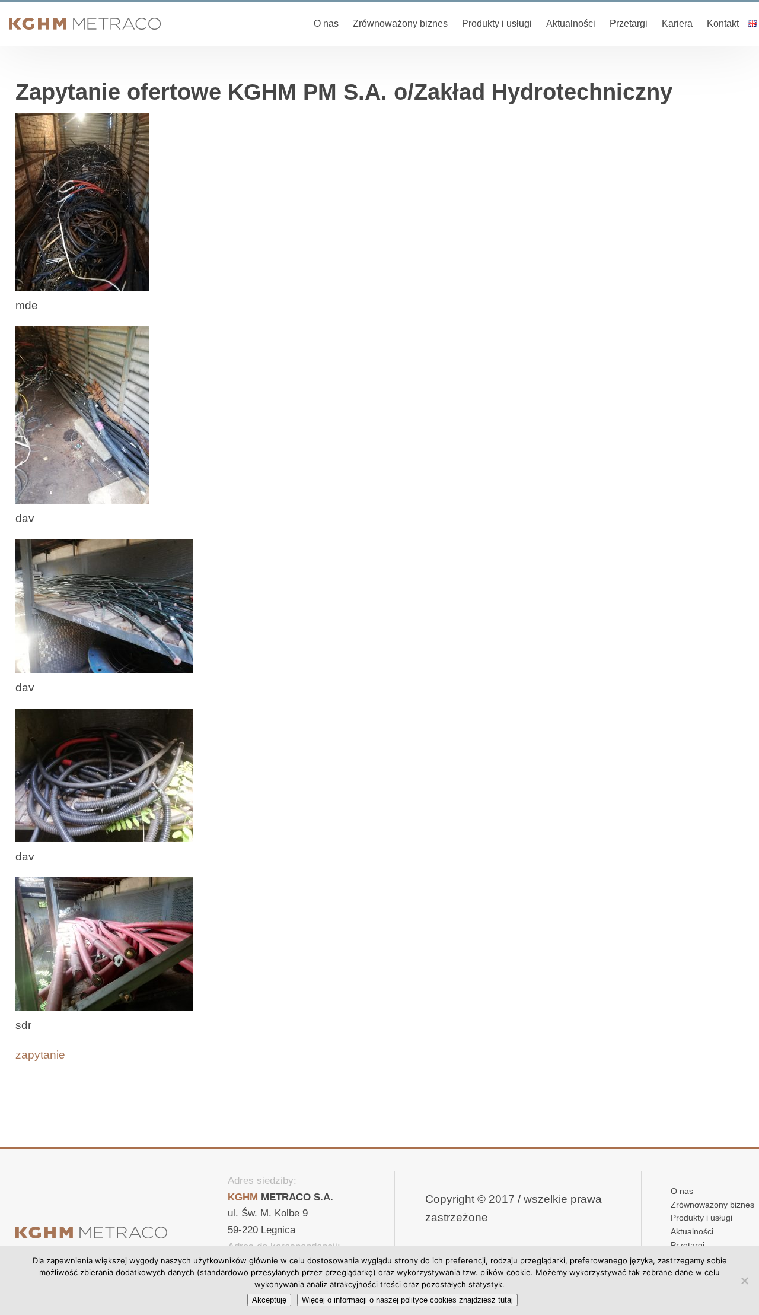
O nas (326, 23)
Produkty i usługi (497, 23)
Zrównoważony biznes (400, 23)
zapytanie (40, 1055)
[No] (744, 1281)
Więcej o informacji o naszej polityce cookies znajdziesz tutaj (407, 1299)
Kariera (677, 23)
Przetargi (629, 23)
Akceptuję (269, 1299)
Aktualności (570, 23)
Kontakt (723, 23)
